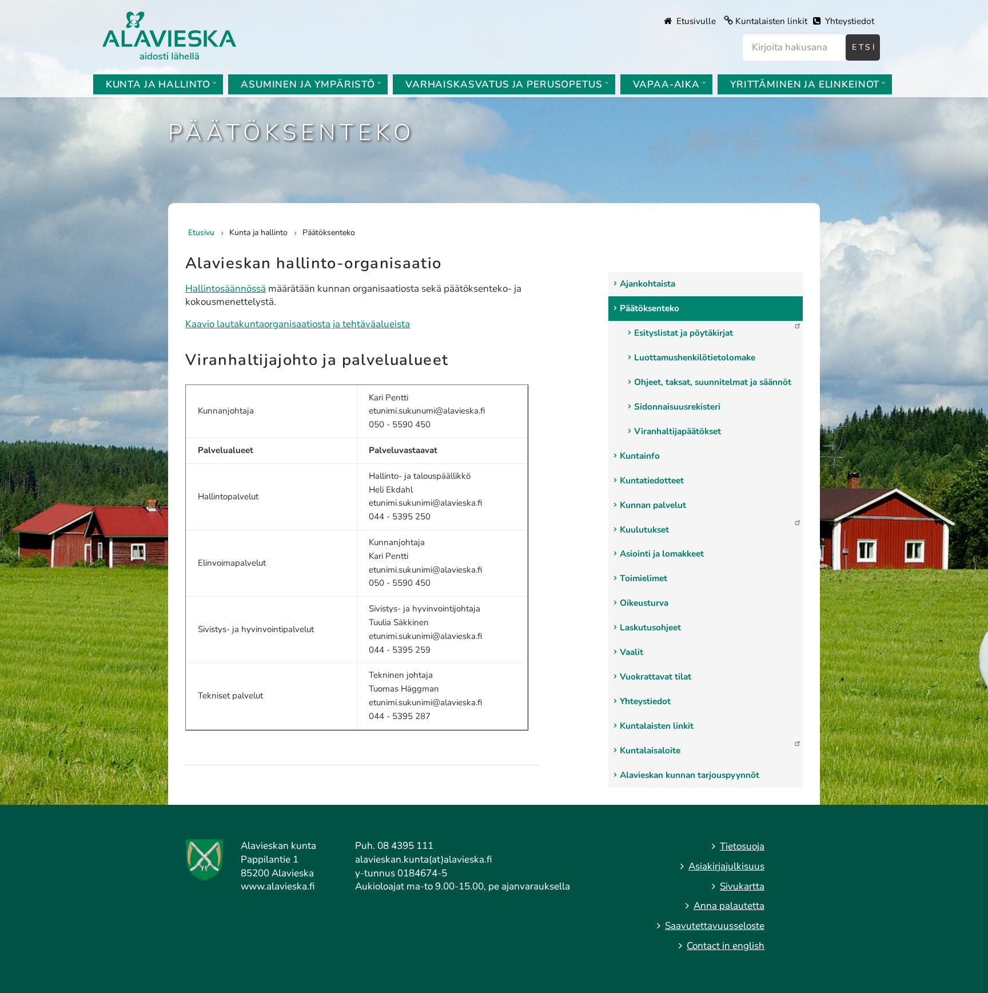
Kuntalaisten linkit (771, 21)
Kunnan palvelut (653, 505)
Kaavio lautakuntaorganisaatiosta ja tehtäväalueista (297, 324)
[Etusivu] (169, 34)
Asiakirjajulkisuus (726, 866)
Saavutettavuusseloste (714, 925)
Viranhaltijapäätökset (677, 431)
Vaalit (631, 652)
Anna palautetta (729, 905)
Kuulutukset (644, 529)
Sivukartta (742, 886)
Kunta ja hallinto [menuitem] (158, 84)
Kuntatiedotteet (652, 480)
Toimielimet (643, 578)
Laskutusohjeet (650, 627)
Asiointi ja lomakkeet (662, 553)
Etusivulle (695, 21)
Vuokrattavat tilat (655, 676)
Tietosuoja (742, 846)
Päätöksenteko (649, 308)
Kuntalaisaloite (650, 750)
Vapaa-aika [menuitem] (666, 84)
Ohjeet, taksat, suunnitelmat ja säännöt (712, 382)
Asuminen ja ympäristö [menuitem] (308, 84)
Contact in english (725, 945)
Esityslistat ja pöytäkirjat (683, 333)
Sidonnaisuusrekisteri (677, 406)
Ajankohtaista (647, 283)
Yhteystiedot (848, 21)
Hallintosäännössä (225, 288)
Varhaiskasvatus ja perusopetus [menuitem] (504, 84)
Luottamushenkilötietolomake (694, 357)
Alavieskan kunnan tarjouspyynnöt (689, 775)
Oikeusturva (644, 603)
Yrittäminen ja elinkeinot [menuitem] (804, 84)
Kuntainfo (640, 456)
